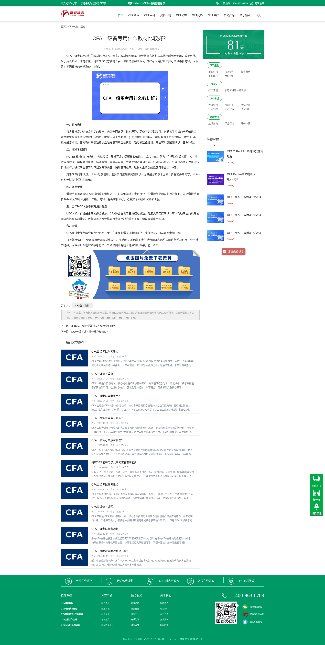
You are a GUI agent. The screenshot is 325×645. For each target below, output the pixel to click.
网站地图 (259, 3)
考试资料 (245, 108)
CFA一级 (73, 26)
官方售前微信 (256, 607)
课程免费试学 (236, 251)
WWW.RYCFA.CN (152, 639)
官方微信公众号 (257, 614)
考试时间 (229, 104)
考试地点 (245, 104)
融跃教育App (107, 625)
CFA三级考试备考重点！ (106, 351)
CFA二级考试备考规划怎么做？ (110, 551)
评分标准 (229, 123)
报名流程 (213, 75)
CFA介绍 (133, 15)
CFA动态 (181, 15)
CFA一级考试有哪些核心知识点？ (90, 331)
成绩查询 (214, 117)
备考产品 (229, 15)
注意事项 (213, 108)
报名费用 (245, 71)
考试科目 (213, 104)
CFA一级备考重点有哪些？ (107, 440)
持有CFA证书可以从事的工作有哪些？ (114, 462)
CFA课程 (213, 15)
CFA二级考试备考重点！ (106, 484)
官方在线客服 (256, 622)
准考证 (214, 84)
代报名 (134, 614)
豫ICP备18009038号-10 (191, 638)
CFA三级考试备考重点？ (106, 396)
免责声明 (164, 619)
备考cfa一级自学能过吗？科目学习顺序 (93, 326)
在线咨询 (135, 619)
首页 (120, 15)
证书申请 (245, 123)
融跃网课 (105, 614)
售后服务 (135, 609)
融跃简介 (164, 603)
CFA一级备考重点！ (103, 374)
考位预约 (229, 75)
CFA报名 (214, 65)
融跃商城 (105, 609)
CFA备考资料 (82, 305)
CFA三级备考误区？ (103, 507)
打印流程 (213, 90)
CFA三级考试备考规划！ (106, 529)
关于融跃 (245, 15)
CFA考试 (214, 98)
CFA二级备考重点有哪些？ (107, 418)
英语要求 (229, 108)
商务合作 (164, 614)
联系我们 (164, 609)
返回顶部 (316, 513)
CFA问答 (197, 15)
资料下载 (165, 15)
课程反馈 (135, 625)
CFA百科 (149, 15)
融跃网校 (105, 603)
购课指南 (135, 603)
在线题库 (105, 619)
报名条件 (229, 71)
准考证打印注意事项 (235, 90)
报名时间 (213, 71)
